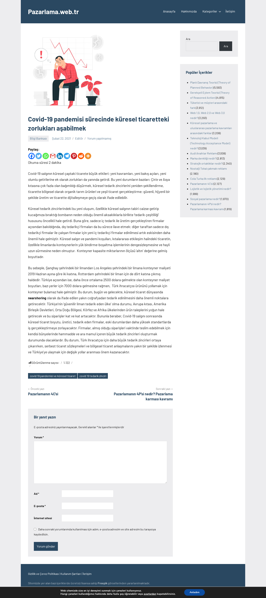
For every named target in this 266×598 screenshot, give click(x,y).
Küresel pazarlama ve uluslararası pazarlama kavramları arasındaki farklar (211, 128)
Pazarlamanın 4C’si (201, 183)
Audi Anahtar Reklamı (203, 153)
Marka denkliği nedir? (203, 158)
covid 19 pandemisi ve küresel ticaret (53, 376)
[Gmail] (53, 156)
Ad (36, 493)
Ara (188, 39)
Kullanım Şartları (70, 573)
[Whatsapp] (46, 156)
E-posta (40, 506)
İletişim (230, 11)
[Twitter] (38, 156)
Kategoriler (209, 11)
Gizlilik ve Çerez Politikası (43, 573)
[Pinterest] (74, 156)
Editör (79, 138)
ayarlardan (150, 594)
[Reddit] (81, 156)
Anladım (194, 592)
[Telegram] (67, 156)
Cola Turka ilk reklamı (203, 178)
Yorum (39, 437)
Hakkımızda (189, 11)
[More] (88, 156)
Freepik (102, 583)
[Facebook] (31, 156)
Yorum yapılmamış (99, 138)
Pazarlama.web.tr (53, 11)
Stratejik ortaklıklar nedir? (206, 163)
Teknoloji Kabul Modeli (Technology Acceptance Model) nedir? (210, 143)
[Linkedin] (60, 156)
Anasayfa (169, 11)
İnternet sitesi (43, 518)
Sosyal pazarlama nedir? (205, 199)
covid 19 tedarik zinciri (92, 376)
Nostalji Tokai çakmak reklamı (208, 168)
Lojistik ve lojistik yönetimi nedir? (210, 188)
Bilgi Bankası (38, 138)
